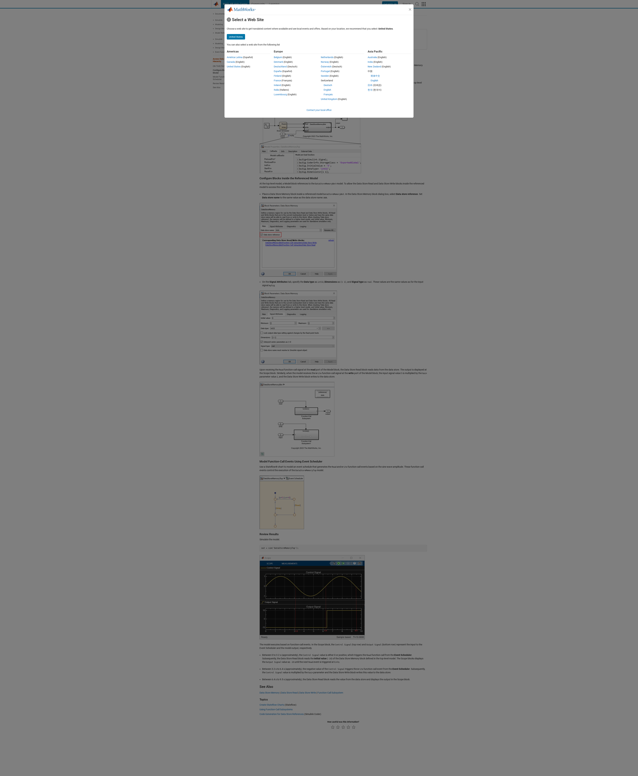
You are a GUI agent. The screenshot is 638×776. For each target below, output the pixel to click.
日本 (370, 85)
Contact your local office (319, 110)
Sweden (325, 76)
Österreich (326, 66)
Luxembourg (280, 94)
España (278, 71)
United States (234, 66)
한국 (370, 89)
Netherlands (327, 57)
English (327, 89)
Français (328, 94)
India (370, 62)
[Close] (410, 9)
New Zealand (374, 66)
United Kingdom (329, 99)
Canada (231, 62)
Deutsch (328, 85)
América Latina (234, 57)
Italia (276, 89)
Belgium (278, 57)
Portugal (325, 71)
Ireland (277, 85)
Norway (325, 62)
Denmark (278, 62)
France (277, 80)
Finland (277, 76)
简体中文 (375, 76)
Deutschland (280, 66)
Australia (372, 57)
